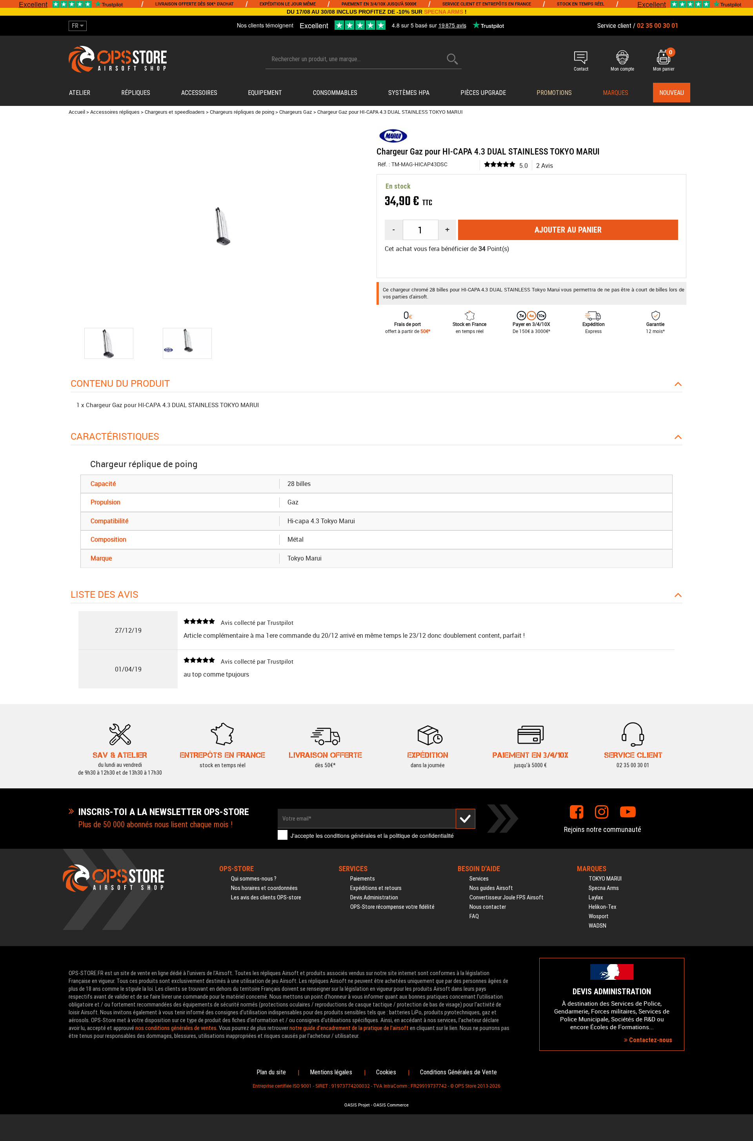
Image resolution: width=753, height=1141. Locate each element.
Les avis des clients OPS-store (266, 897)
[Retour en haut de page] (743, 676)
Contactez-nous (650, 1040)
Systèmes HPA (408, 92)
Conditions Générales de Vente (458, 1072)
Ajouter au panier (568, 230)
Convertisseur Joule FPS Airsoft (506, 897)
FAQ (474, 916)
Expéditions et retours (376, 888)
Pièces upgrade (483, 92)
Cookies (386, 1072)
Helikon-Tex (603, 906)
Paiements (362, 878)
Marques (615, 92)
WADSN (597, 925)
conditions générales (350, 835)
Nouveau (671, 92)
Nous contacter (487, 906)
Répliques (135, 92)
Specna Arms (604, 888)
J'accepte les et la (372, 835)
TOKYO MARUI (605, 878)
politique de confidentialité (421, 835)
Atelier (79, 92)
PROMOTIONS (554, 92)
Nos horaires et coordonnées (264, 888)
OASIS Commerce (391, 1105)
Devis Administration (374, 897)
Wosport (599, 916)
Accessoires (199, 92)
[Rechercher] (452, 59)
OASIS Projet (357, 1105)
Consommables (335, 92)
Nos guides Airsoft (491, 888)
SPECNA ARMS (443, 12)
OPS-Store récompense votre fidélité (392, 906)
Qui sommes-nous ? (253, 878)
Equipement (265, 92)
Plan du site (271, 1072)
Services (479, 878)
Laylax (596, 897)
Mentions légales (331, 1072)
